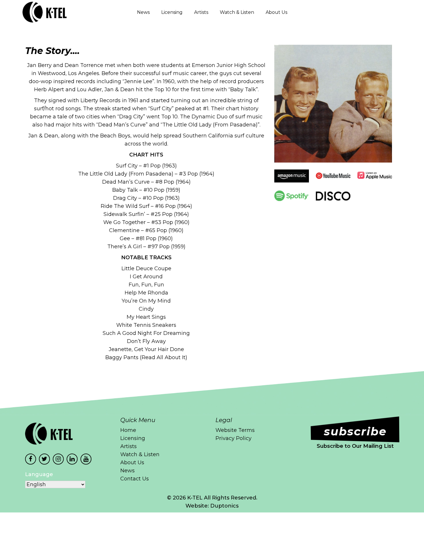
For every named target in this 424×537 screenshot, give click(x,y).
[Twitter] (44, 459)
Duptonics (224, 506)
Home (128, 430)
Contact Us (134, 479)
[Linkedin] (72, 459)
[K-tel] (35, 12)
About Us (276, 12)
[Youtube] (85, 459)
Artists (201, 12)
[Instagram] (58, 459)
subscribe (355, 431)
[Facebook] (30, 459)
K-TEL (194, 498)
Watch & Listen (237, 12)
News (143, 12)
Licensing (172, 12)
